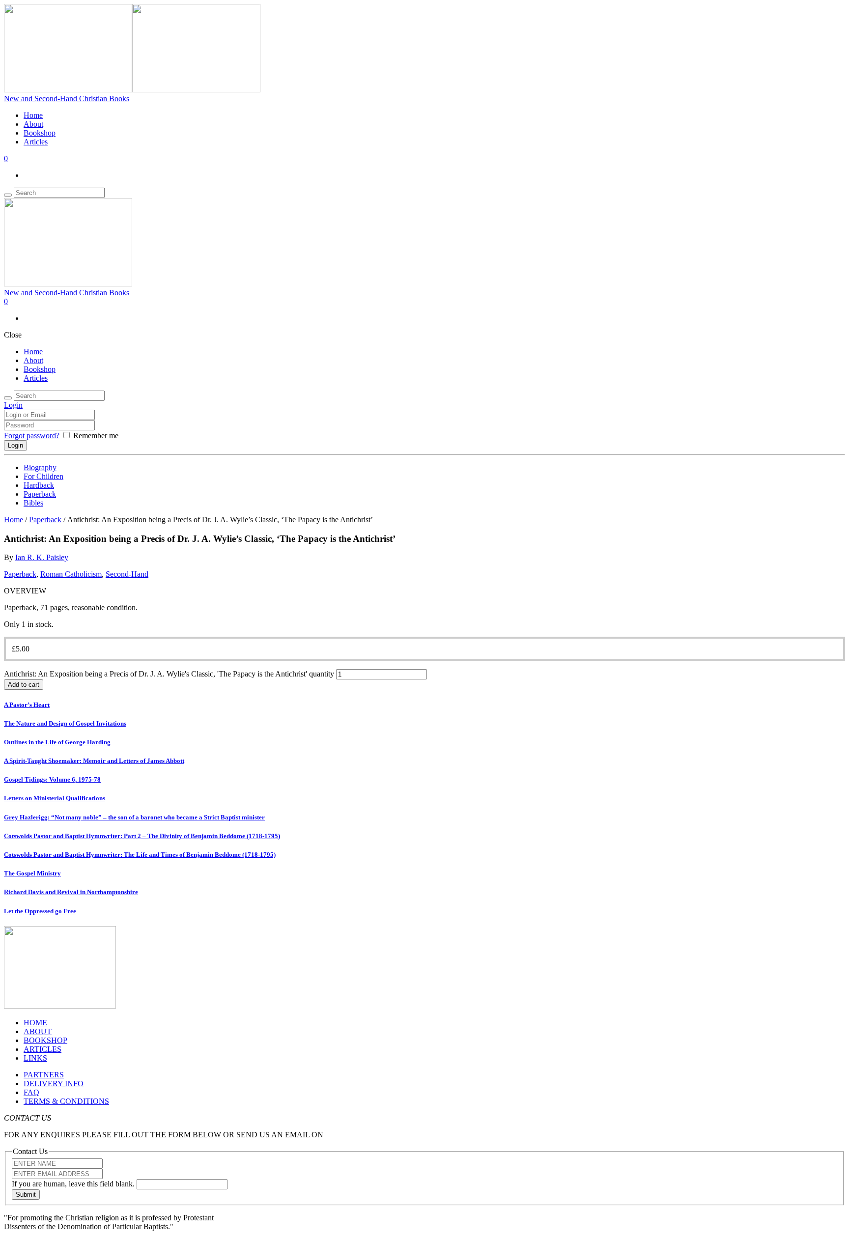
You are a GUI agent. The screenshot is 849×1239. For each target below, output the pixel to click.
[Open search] (8, 195)
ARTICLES (42, 1049)
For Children (43, 476)
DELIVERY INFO (54, 1083)
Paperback (40, 494)
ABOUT (38, 1031)
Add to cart (23, 684)
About (33, 124)
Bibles (33, 503)
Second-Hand (127, 574)
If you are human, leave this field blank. (74, 1184)
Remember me (95, 435)
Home (33, 115)
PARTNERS (44, 1074)
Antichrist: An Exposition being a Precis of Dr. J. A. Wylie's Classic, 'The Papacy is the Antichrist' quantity (169, 674)
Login (13, 405)
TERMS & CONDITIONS (66, 1101)
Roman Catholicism (71, 574)
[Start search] (8, 397)
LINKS (35, 1058)
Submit (26, 1194)
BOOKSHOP (45, 1040)
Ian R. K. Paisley (41, 557)
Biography (40, 467)
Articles (36, 142)
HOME (35, 1022)
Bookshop (40, 133)
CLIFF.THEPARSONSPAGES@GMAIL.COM (402, 1134)
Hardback (39, 485)
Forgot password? (31, 435)
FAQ (31, 1092)
